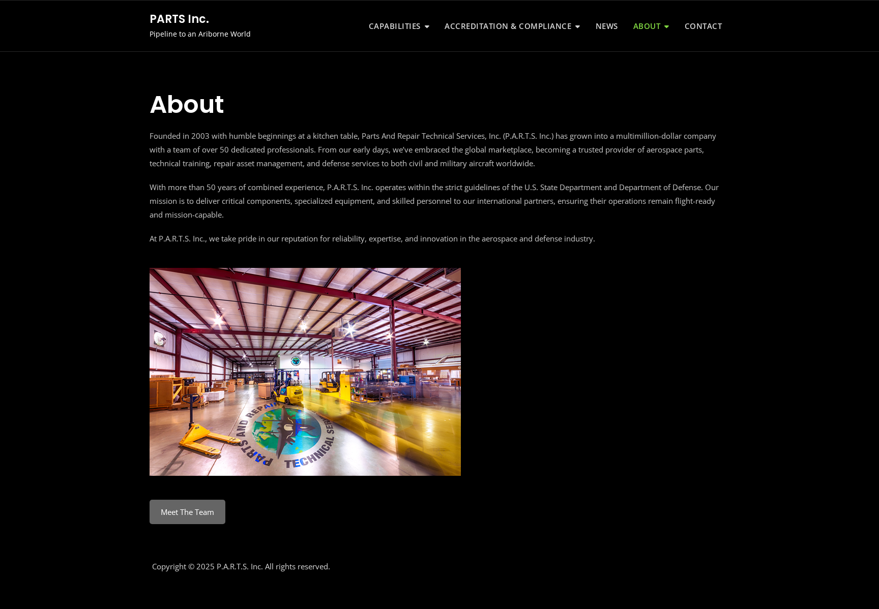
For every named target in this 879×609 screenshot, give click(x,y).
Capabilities (395, 26)
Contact (703, 26)
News (607, 26)
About (647, 26)
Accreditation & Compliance (508, 26)
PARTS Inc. (179, 19)
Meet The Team (187, 512)
